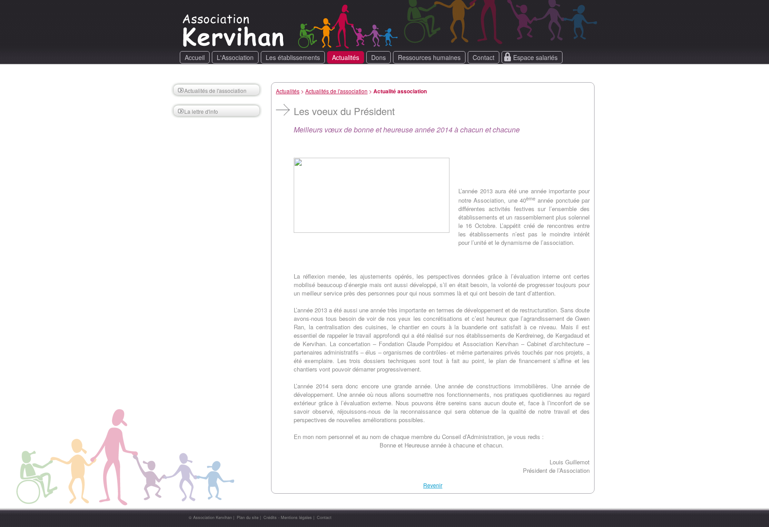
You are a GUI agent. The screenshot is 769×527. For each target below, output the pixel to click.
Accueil (195, 57)
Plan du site (248, 517)
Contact (483, 57)
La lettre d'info (201, 111)
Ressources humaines (429, 57)
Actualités (345, 57)
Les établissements (293, 57)
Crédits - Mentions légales (287, 517)
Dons (378, 57)
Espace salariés (535, 57)
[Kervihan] (235, 46)
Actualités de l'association (215, 90)
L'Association (235, 57)
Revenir (432, 485)
